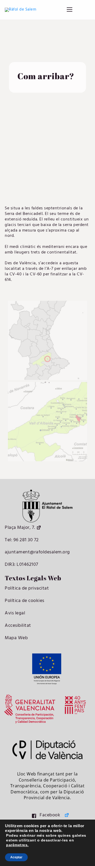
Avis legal (15, 613)
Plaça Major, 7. (20, 527)
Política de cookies (24, 601)
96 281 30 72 (25, 540)
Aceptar (16, 857)
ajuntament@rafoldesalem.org (37, 552)
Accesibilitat (18, 625)
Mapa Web (16, 638)
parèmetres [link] (16, 845)
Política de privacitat (27, 588)
